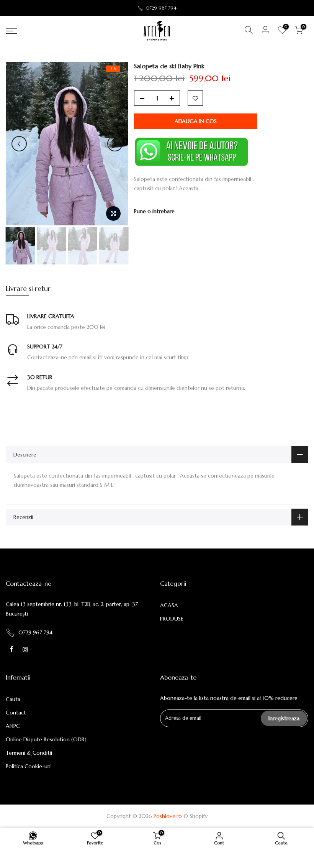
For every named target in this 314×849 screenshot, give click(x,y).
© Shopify (195, 816)
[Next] (115, 143)
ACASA (169, 605)
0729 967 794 (161, 8)
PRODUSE (171, 618)
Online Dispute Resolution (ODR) (46, 739)
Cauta (13, 699)
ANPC (13, 726)
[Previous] (19, 143)
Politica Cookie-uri (28, 766)
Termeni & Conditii (29, 752)
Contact (16, 712)
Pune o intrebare (154, 211)
